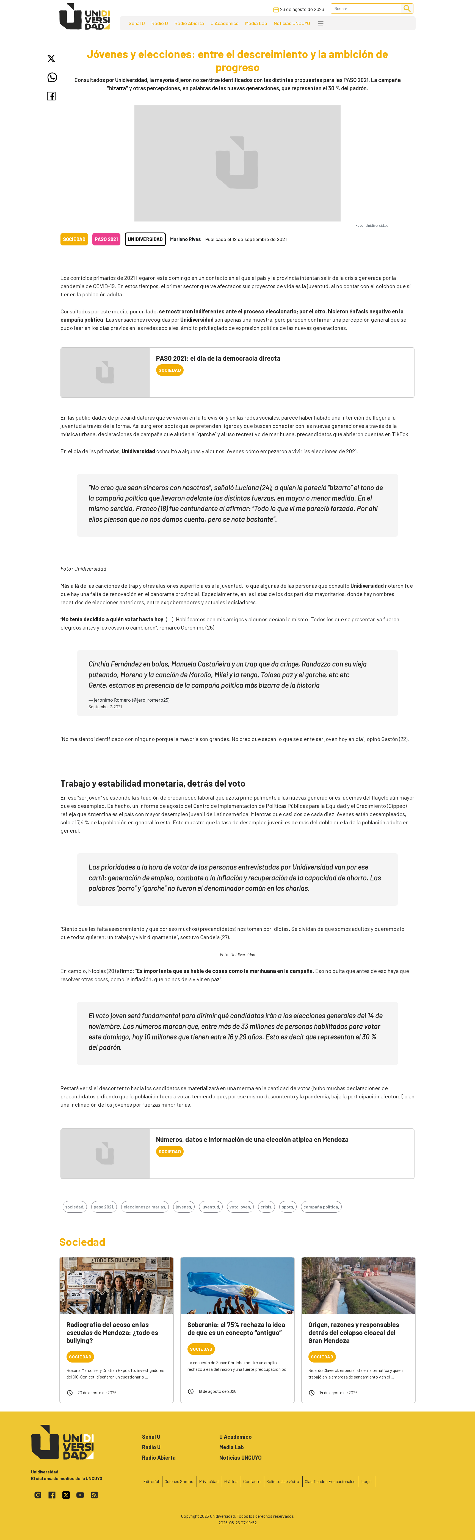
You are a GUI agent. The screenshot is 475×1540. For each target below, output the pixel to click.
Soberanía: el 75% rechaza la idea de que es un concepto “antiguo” (236, 1328)
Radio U (159, 23)
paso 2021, (104, 1206)
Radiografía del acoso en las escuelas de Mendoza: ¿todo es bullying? (112, 1332)
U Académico (225, 23)
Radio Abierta (189, 23)
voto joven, (240, 1206)
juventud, (210, 1206)
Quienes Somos (179, 1481)
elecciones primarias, (145, 1206)
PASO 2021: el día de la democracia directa (218, 358)
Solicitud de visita (282, 1481)
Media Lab (256, 23)
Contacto (252, 1481)
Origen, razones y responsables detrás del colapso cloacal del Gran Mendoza (353, 1332)
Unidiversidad (145, 239)
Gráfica (231, 1481)
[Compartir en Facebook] (52, 96)
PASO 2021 (106, 239)
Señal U (137, 23)
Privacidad (209, 1481)
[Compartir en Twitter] (52, 58)
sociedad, (74, 1206)
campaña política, (321, 1206)
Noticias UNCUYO (292, 23)
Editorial (151, 1481)
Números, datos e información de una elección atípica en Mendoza (252, 1139)
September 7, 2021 (105, 706)
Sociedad (74, 239)
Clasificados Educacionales (330, 1481)
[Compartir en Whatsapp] (52, 77)
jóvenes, (184, 1206)
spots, (288, 1206)
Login (366, 1481)
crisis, (266, 1206)
